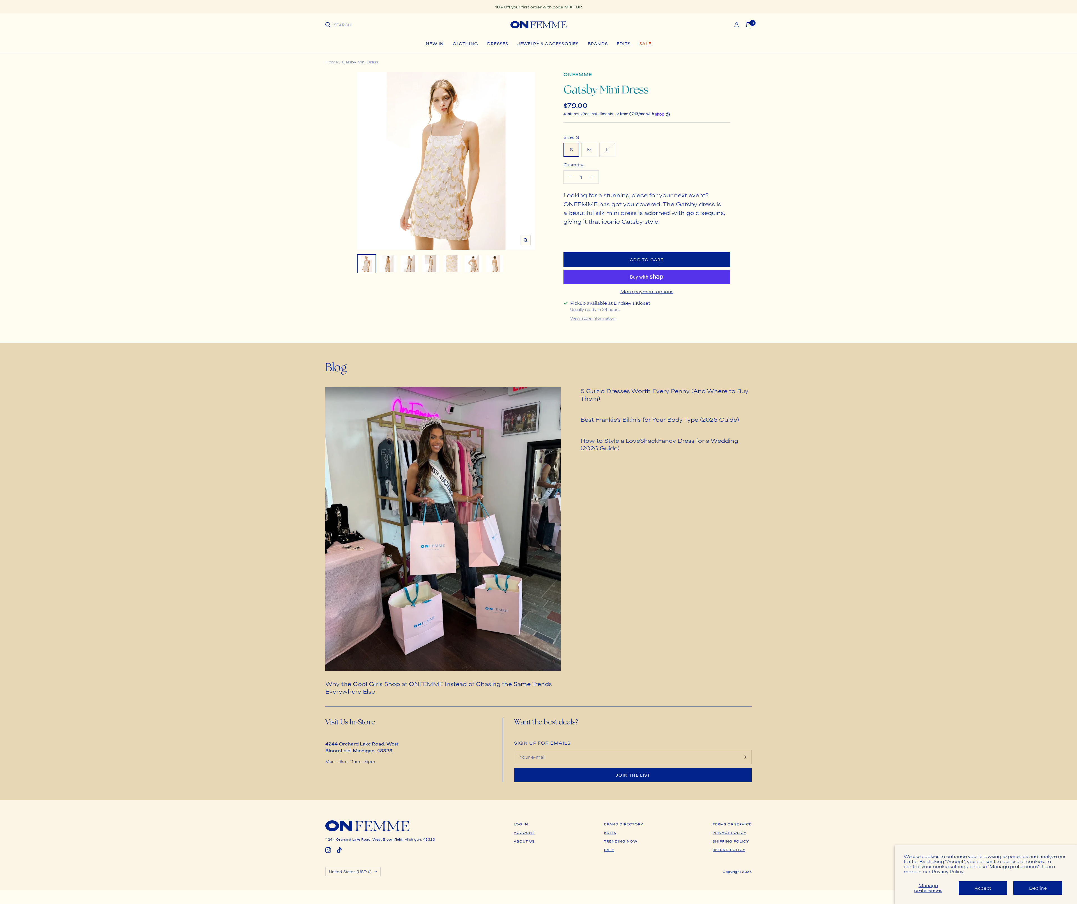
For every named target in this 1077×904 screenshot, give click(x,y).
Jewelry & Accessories (548, 43)
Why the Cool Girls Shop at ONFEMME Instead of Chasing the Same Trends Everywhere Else (438, 687)
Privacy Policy (729, 832)
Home (331, 62)
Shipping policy (731, 841)
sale (609, 849)
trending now (621, 841)
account (524, 832)
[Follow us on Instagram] (328, 850)
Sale (645, 43)
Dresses (497, 43)
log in (521, 824)
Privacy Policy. (948, 871)
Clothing (465, 43)
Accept (983, 888)
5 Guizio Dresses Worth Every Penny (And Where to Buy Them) (664, 394)
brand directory (623, 824)
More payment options (646, 291)
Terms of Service (732, 824)
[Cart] (749, 24)
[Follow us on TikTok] (339, 850)
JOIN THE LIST (633, 775)
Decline (1038, 888)
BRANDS (598, 43)
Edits (623, 43)
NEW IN (435, 43)
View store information (592, 317)
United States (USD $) (350, 871)
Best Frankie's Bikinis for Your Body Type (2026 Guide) (660, 419)
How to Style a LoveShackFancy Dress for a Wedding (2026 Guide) (659, 444)
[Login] (736, 24)
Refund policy (729, 849)
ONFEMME (577, 74)
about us (524, 841)
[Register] (745, 757)
